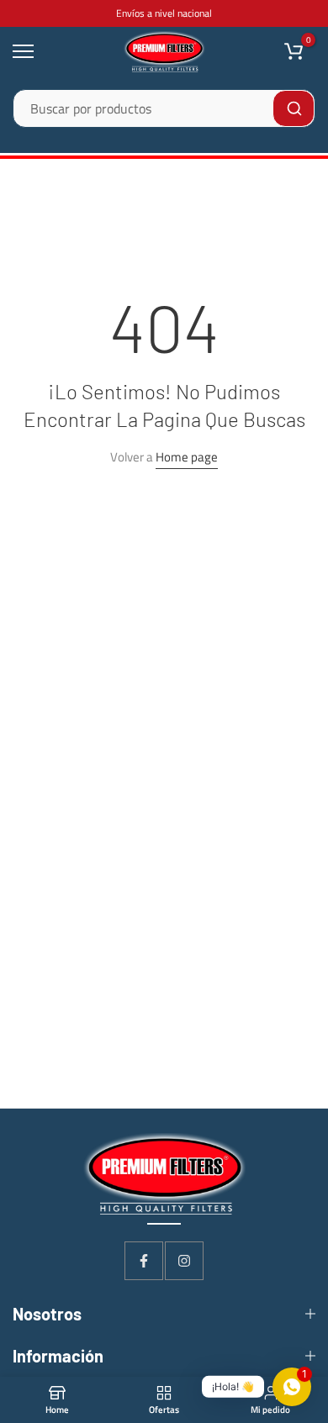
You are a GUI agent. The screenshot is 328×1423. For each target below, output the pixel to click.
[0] (293, 51)
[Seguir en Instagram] (184, 1260)
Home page (187, 456)
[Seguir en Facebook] (143, 1260)
